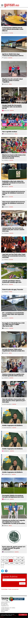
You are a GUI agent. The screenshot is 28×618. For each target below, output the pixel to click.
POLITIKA (11, 33)
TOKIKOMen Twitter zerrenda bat (9, 589)
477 (11, 560)
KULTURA (11, 196)
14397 (22, 563)
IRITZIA (10, 291)
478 (15, 560)
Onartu (23, 614)
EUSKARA (11, 206)
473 (18, 558)
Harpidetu (22, 583)
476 (7, 560)
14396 (16, 563)
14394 (6, 563)
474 (22, 558)
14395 (11, 563)
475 (3, 560)
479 (19, 560)
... (2, 563)
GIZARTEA (10, 57)
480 (22, 560)
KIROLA (10, 84)
